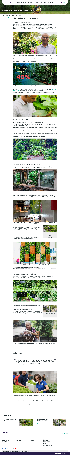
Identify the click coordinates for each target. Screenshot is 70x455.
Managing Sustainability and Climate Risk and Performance (47, 445)
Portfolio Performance (19, 437)
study (40, 58)
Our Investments (30, 2)
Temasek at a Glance (5, 437)
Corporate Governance (5, 440)
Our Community (43, 2)
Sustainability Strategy (46, 440)
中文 (65, 2)
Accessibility (9, 451)
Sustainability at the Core (46, 437)
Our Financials (23, 2)
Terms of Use (5, 451)
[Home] (7, 2)
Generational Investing (19, 15)
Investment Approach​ (32, 437)
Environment (16, 22)
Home (3, 15)
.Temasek (21, 451)
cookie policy (7, 453)
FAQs (19, 451)
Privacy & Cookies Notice (14, 451)
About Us (18, 2)
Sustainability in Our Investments (46, 443)
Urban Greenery (30, 22)
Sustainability (37, 2)
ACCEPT (58, 453)
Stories (13, 15)
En (61, 2)
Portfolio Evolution (32, 440)
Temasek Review (18, 440)
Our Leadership (4, 441)
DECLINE (63, 453)
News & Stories (50, 2)
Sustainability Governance (46, 441)
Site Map (63, 433)
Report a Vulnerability (26, 451)
